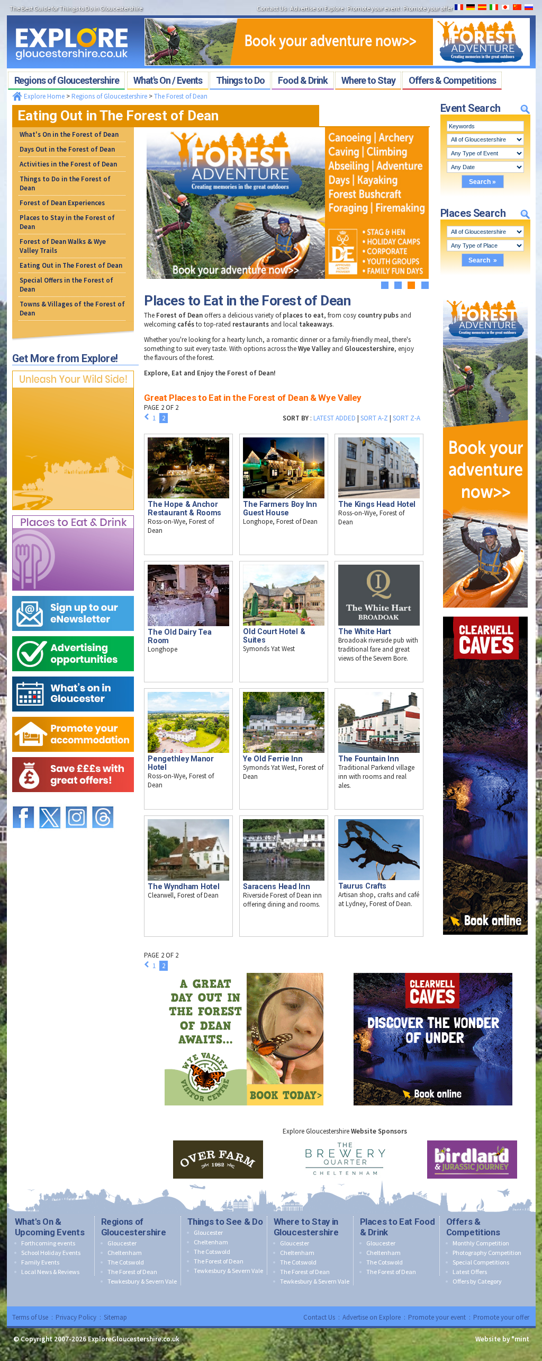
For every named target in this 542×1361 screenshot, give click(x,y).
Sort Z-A (406, 418)
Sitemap (115, 1317)
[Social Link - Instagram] (76, 801)
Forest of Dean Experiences (62, 202)
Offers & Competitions (473, 1226)
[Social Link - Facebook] (23, 801)
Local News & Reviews (50, 1272)
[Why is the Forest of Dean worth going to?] (73, 368)
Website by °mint (502, 1339)
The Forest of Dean (180, 96)
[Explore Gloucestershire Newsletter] (73, 593)
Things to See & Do (225, 1221)
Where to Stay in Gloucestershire (306, 1226)
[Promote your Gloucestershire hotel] (73, 714)
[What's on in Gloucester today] (73, 674)
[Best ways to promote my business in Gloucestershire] (73, 633)
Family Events (40, 1262)
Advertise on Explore (371, 1317)
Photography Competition (487, 1253)
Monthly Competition (481, 1243)
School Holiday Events (50, 1253)
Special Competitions (481, 1262)
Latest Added (334, 418)
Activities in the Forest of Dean (68, 164)
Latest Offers (470, 1272)
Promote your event (437, 1317)
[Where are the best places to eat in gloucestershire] (73, 512)
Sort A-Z (374, 418)
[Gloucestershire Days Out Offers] (73, 754)
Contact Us (319, 1317)
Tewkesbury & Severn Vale (142, 1281)
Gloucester (122, 1243)
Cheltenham (124, 1253)
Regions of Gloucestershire (109, 96)
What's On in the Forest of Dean (69, 134)
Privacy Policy (76, 1317)
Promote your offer (501, 1317)
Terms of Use (30, 1317)
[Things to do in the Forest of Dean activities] (337, 15)
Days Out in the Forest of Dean (67, 149)
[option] (218, 1159)
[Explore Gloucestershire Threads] (102, 801)
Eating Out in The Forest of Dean (71, 265)
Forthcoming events (48, 1243)
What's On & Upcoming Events (50, 1226)
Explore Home (43, 96)
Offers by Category (477, 1281)
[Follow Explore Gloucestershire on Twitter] (50, 801)
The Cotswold (125, 1262)
